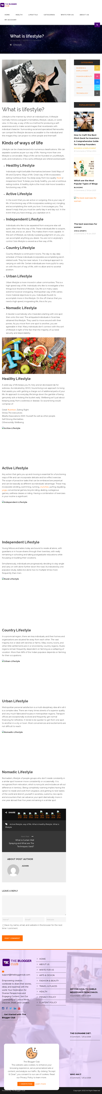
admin (25, 40)
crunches (44, 487)
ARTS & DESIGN (47, 975)
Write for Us (67, 15)
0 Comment (36, 40)
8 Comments (79, 151)
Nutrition (12, 410)
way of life (27, 824)
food (59, 178)
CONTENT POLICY (48, 1002)
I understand (26, 1084)
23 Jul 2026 (86, 996)
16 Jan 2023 (91, 234)
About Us (84, 15)
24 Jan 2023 (15, 40)
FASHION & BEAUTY (84, 76)
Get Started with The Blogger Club (14, 1016)
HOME (42, 959)
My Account (10, 20)
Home (7, 15)
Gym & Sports (80, 231)
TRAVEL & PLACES (48, 986)
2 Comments (79, 190)
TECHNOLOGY (82, 93)
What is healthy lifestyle (42, 824)
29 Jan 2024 (91, 151)
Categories (49, 15)
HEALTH (43, 991)
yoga (4, 490)
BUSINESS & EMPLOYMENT (85, 148)
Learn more (40, 1084)
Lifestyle (33, 15)
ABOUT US (44, 964)
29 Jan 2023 (91, 190)
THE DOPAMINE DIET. (80, 1033)
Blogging (78, 187)
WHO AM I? (75, 1074)
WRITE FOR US (46, 970)
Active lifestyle (16, 824)
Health (19, 15)
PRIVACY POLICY (47, 997)
